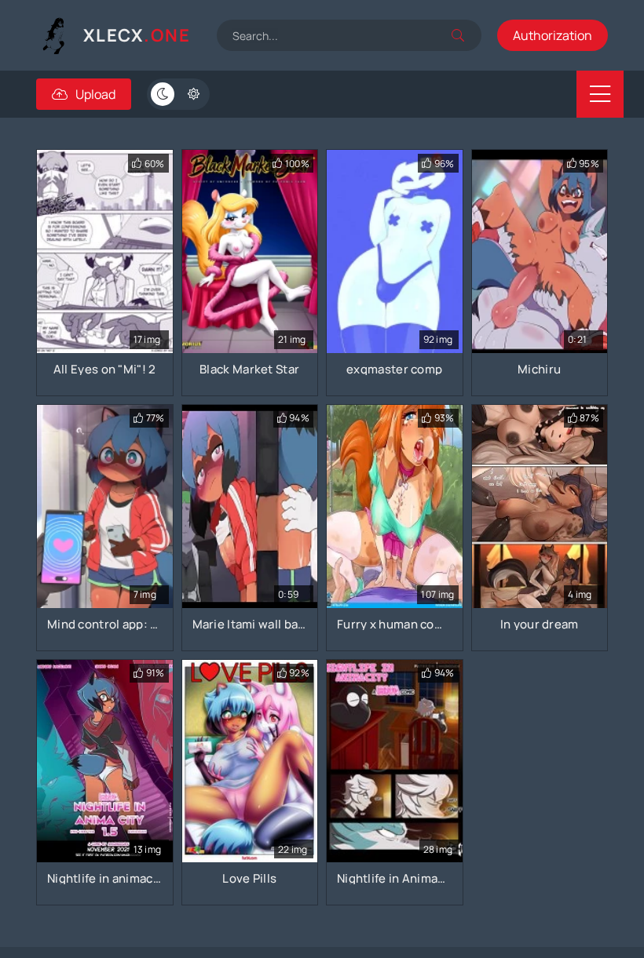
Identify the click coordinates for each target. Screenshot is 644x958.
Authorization (552, 35)
